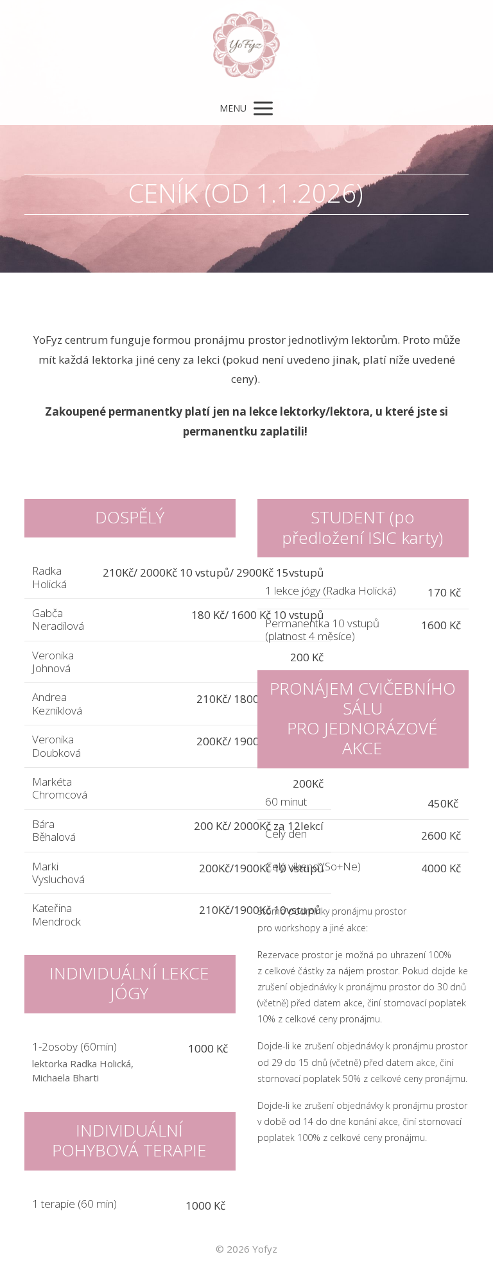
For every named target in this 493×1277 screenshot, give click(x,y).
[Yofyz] (246, 46)
